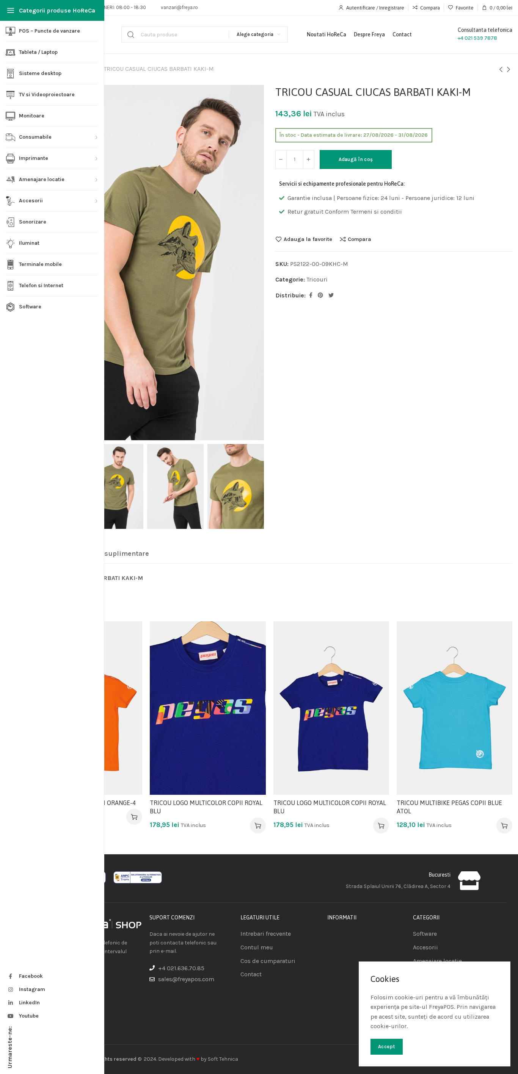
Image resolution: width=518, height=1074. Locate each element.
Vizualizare (128, 672)
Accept (386, 1046)
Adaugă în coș (356, 159)
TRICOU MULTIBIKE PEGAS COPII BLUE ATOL (449, 806)
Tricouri (317, 279)
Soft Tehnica (223, 1059)
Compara (359, 239)
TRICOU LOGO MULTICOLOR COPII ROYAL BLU (206, 806)
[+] (308, 159)
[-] (281, 159)
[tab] (109, 554)
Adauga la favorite (308, 239)
